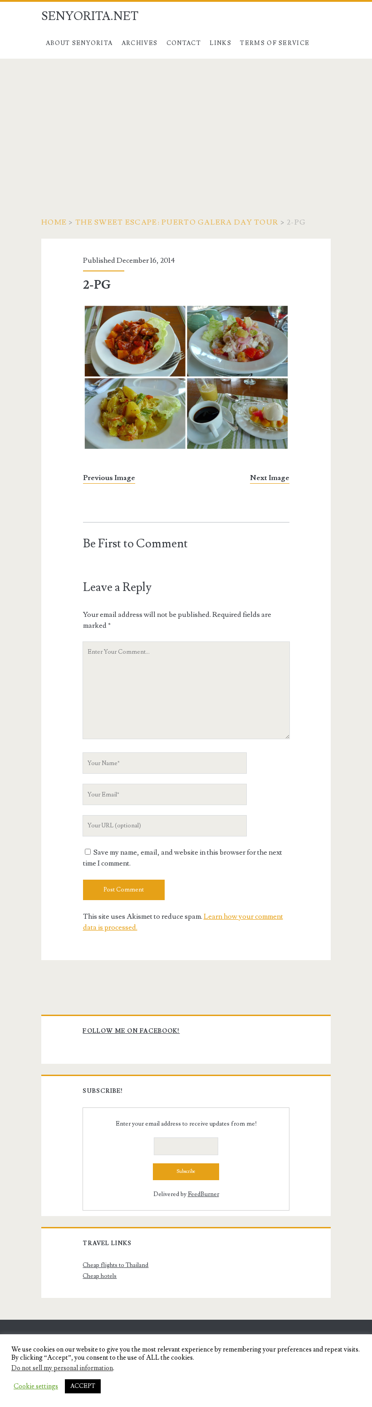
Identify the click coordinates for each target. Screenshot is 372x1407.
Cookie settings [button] (36, 1386)
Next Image (269, 477)
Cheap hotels (100, 1276)
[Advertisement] (186, 126)
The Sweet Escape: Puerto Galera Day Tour (176, 222)
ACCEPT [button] (82, 1386)
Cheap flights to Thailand (115, 1265)
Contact (183, 43)
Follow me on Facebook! (131, 1031)
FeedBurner (203, 1194)
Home (54, 222)
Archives (139, 43)
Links (220, 43)
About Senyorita (79, 43)
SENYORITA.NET (89, 16)
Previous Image (109, 477)
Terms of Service (274, 43)
